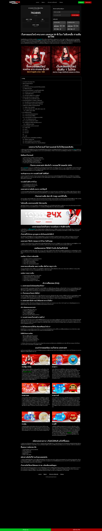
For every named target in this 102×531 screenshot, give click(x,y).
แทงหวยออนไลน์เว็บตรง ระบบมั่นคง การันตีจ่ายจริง (32, 100)
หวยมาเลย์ (26, 132)
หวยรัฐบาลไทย (27, 127)
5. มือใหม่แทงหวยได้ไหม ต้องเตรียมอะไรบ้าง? (33, 122)
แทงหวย (37, 2)
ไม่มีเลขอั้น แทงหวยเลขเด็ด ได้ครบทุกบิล (32, 98)
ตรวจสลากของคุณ (75, 15)
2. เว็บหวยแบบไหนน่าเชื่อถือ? (29, 115)
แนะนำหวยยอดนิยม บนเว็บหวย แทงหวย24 (31, 125)
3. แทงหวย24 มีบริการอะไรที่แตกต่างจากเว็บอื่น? (33, 117)
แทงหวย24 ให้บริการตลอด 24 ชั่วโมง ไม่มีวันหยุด (33, 103)
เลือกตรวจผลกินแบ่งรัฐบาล (28, 83)
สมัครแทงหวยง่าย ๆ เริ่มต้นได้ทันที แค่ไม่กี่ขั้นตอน (32, 137)
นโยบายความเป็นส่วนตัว (52, 2)
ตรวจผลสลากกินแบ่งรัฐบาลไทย (29, 81)
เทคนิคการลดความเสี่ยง (30, 110)
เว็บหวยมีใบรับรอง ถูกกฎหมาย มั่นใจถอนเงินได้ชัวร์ (34, 102)
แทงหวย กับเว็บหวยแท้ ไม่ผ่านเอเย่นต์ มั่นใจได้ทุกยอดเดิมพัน (34, 86)
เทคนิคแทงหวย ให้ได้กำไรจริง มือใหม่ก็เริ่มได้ (31, 105)
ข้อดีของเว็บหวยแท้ (28, 88)
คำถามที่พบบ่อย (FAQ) (27, 112)
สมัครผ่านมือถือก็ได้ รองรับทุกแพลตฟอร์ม (32, 141)
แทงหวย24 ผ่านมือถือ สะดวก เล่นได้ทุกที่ (31, 95)
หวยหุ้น (25, 134)
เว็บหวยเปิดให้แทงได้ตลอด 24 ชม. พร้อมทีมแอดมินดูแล (35, 142)
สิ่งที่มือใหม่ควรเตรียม (30, 124)
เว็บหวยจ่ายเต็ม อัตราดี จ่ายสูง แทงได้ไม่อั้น (31, 97)
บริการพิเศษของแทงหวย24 (31, 119)
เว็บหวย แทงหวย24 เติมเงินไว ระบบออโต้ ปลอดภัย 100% (33, 90)
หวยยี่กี (25, 136)
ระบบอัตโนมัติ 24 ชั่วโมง (29, 93)
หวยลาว (26, 129)
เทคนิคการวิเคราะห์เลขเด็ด (29, 107)
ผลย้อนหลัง (26, 85)
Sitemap (61, 2)
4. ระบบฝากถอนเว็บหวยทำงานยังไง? (31, 120)
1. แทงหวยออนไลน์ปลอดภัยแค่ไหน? (31, 114)
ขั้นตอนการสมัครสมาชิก (29, 139)
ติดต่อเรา (43, 2)
